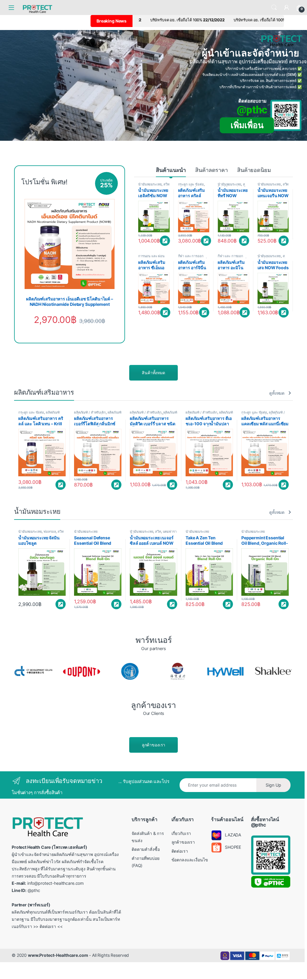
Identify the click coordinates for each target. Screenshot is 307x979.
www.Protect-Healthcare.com (58, 955)
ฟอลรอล (49, 531)
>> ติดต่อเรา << (48, 926)
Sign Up (273, 785)
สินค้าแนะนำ (171, 170)
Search (274, 7)
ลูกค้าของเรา (153, 744)
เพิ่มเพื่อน (247, 125)
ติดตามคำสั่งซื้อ (146, 849)
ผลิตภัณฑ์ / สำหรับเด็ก (90, 412)
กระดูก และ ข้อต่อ (191, 184)
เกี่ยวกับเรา (181, 833)
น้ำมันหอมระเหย (150, 184)
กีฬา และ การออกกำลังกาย (191, 258)
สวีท (166, 184)
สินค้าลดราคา (211, 170)
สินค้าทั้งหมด (153, 372)
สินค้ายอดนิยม (254, 170)
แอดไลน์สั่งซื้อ (165, 241)
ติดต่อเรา (179, 851)
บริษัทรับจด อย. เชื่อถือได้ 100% (211, 19)
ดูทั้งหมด (277, 393)
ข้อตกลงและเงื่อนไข (189, 859)
